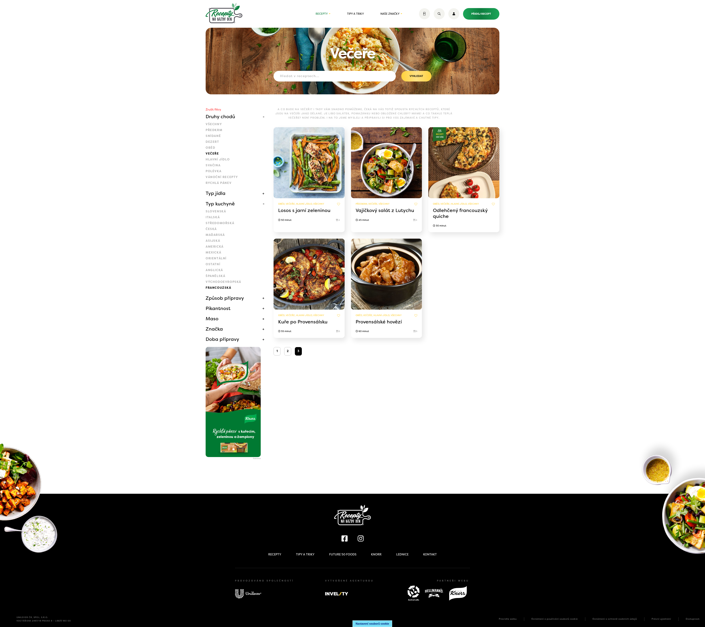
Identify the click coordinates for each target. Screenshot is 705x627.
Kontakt (430, 554)
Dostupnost (692, 618)
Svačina (213, 165)
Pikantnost (218, 308)
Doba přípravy (222, 339)
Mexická (213, 252)
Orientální (216, 258)
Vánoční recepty (222, 177)
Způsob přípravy (225, 298)
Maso (212, 319)
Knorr (376, 554)
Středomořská (220, 223)
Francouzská (218, 288)
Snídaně (213, 136)
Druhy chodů (220, 116)
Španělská (215, 276)
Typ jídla (215, 193)
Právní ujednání (661, 618)
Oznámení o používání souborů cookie (554, 618)
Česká (211, 229)
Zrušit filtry (213, 109)
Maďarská (215, 235)
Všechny (214, 124)
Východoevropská (223, 282)
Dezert (212, 142)
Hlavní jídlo (218, 159)
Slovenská (216, 211)
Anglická (214, 270)
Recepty (322, 14)
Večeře (212, 153)
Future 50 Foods (342, 554)
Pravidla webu (508, 618)
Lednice (402, 554)
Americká (215, 247)
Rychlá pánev (219, 183)
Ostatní (213, 264)
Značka (214, 329)
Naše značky (390, 14)
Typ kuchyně (220, 204)
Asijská (213, 241)
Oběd (210, 148)
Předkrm (214, 130)
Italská (213, 217)
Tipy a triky (355, 14)
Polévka (213, 171)
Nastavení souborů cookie (372, 623)
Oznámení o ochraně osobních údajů (614, 618)
